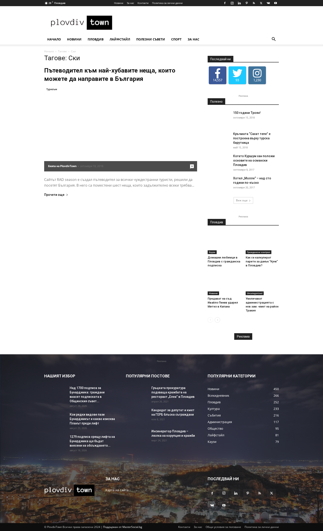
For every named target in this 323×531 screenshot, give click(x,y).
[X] (261, 3)
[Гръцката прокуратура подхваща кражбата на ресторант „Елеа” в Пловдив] (137, 393)
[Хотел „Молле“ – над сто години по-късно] (219, 183)
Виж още (242, 200)
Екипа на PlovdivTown (62, 166)
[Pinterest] (246, 3)
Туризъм (51, 89)
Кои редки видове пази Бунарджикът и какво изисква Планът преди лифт (92, 419)
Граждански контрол (258, 252)
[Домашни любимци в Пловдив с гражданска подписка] (224, 242)
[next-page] (217, 320)
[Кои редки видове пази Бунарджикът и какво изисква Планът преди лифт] (55, 420)
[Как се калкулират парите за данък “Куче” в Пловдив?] (262, 242)
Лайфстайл (120, 39)
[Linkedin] (239, 3)
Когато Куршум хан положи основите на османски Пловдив (254, 160)
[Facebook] (224, 3)
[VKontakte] (268, 3)
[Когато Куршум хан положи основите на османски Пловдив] (219, 161)
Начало (54, 39)
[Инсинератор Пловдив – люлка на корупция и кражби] (137, 436)
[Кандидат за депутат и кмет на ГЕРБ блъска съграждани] (137, 415)
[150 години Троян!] (219, 118)
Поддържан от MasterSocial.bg (122, 527)
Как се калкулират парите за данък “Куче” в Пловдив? (262, 261)
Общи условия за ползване (223, 527)
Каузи (212, 252)
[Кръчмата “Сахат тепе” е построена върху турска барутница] (219, 139)
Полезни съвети (150, 39)
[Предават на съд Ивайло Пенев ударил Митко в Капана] (224, 283)
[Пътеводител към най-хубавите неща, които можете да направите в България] (120, 129)
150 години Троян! (247, 113)
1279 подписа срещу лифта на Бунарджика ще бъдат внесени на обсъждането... (92, 441)
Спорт (176, 39)
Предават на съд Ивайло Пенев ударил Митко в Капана (223, 302)
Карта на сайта (117, 490)
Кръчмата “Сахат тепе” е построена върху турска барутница (251, 138)
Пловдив (95, 39)
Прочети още (54, 194)
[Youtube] (275, 3)
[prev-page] (210, 320)
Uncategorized (254, 293)
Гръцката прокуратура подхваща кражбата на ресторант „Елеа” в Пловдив (172, 392)
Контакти (143, 3)
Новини (118, 3)
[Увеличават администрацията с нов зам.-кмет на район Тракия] (262, 283)
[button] (273, 40)
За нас (130, 3)
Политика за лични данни (167, 3)
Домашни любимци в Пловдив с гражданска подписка (224, 261)
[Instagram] (232, 3)
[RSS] (253, 3)
